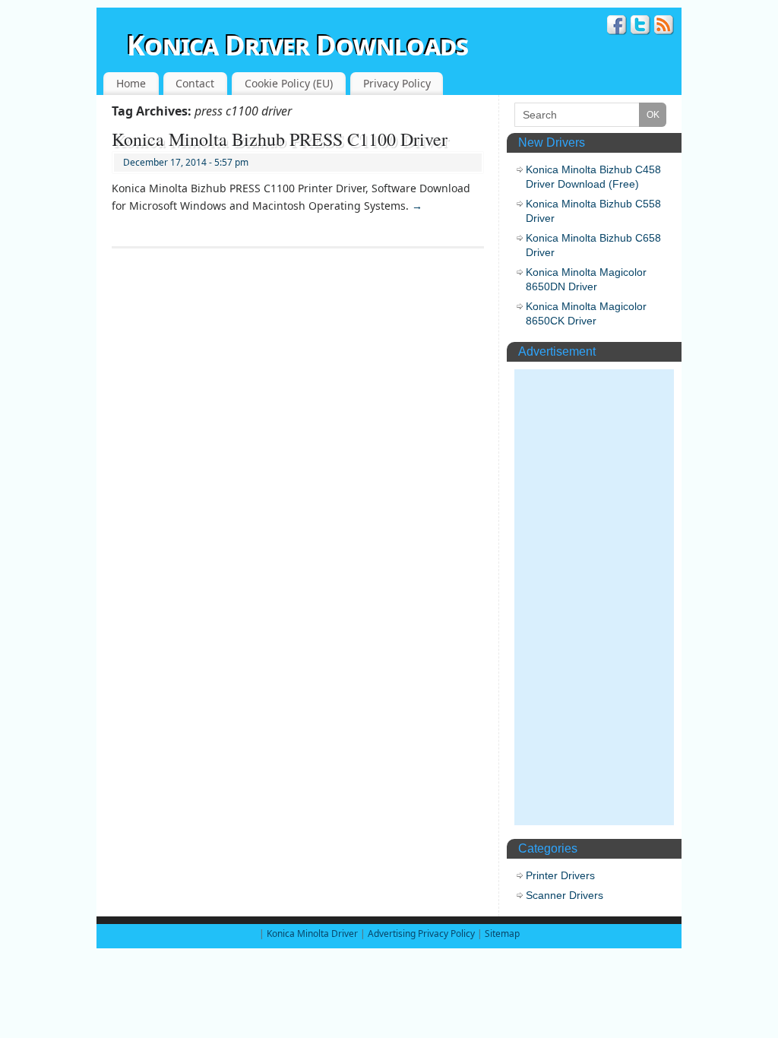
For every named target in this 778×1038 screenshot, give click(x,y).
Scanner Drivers (564, 895)
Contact (195, 83)
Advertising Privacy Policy (421, 933)
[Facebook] (617, 27)
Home (131, 83)
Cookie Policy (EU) (289, 83)
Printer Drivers (560, 875)
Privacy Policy (397, 83)
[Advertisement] (594, 597)
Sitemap (502, 933)
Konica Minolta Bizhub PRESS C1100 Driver (280, 139)
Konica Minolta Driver (313, 933)
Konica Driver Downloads (297, 45)
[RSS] (664, 27)
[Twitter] (640, 27)
